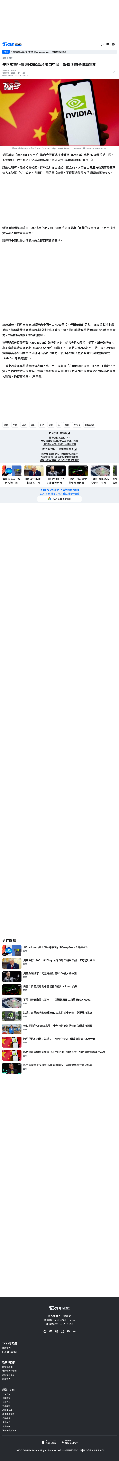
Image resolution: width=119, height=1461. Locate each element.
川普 (42, 424)
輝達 (67, 424)
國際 (10, 58)
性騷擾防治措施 (9, 1370)
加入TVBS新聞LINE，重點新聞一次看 (59, 493)
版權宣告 (6, 1378)
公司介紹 (6, 1393)
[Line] (51, 1331)
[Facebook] (45, 1331)
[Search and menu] (114, 44)
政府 (33, 424)
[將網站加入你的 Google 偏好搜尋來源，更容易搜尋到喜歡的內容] (59, 499)
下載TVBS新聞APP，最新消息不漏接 (59, 489)
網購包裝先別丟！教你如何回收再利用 (59, 460)
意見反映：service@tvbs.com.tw (59, 1320)
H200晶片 (89, 424)
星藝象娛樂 (7, 1410)
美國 (6, 424)
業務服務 (6, 1422)
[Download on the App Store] (49, 1442)
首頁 (4, 58)
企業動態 (6, 1397)
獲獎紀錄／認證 (9, 1430)
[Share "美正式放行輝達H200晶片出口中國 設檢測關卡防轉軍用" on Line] (108, 44)
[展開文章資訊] (114, 72)
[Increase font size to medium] (102, 44)
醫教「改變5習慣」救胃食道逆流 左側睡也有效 (33, 51)
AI (59, 424)
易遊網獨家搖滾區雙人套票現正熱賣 (59, 441)
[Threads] (56, 1331)
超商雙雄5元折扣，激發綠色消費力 (60, 453)
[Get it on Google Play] (69, 1442)
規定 (51, 424)
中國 (15, 424)
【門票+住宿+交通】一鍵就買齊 (59, 444)
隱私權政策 (7, 1366)
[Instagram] (62, 1331)
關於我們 (6, 1347)
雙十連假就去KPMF (59, 437)
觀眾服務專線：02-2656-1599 (59, 1323)
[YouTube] (68, 1331)
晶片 (24, 424)
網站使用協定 (8, 1374)
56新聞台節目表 (9, 1351)
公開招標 (6, 1418)
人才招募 (6, 1402)
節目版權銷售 (8, 1414)
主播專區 (6, 1406)
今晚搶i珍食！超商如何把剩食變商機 (59, 457)
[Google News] (74, 1331)
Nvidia (77, 424)
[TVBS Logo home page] (12, 44)
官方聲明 (6, 1426)
